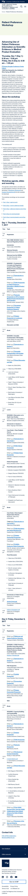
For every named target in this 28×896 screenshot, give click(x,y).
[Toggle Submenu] (14, 848)
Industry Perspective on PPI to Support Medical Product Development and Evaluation (15, 297)
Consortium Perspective (14, 682)
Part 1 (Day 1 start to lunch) (10, 202)
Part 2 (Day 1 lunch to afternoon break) (13, 205)
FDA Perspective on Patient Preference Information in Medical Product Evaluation (16, 285)
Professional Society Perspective (14, 753)
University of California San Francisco (15, 2)
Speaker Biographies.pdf (8, 192)
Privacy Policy (14, 886)
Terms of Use (5, 888)
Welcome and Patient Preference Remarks (15, 637)
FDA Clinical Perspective (14, 447)
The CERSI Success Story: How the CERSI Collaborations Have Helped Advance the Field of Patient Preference (16, 811)
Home (3, 12)
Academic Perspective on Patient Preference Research (14, 307)
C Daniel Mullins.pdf (12, 759)
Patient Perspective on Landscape (14, 317)
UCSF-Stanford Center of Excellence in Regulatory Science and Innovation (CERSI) (10, 6)
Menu (25, 6)
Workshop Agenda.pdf (15, 190)
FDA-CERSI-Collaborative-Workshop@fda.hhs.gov (9, 836)
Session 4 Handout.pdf (13, 655)
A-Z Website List (15, 888)
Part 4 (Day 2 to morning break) (11, 214)
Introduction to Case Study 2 (15, 522)
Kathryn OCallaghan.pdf (13, 610)
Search (20, 6)
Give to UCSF (16, 882)
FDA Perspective (20, 740)
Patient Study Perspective (15, 454)
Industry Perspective (13, 746)
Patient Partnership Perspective (14, 536)
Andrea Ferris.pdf (12, 601)
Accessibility (5, 886)
